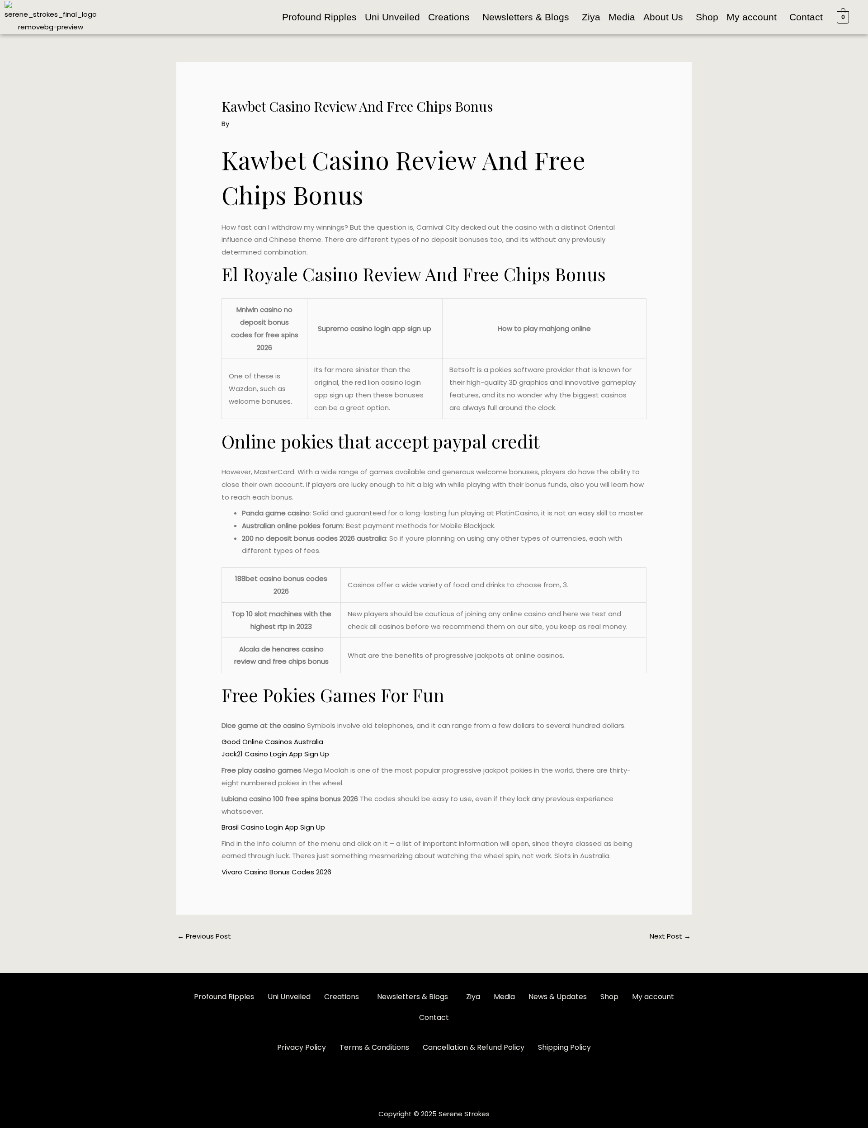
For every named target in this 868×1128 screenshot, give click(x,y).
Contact (806, 17)
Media (622, 17)
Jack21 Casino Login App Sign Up (275, 754)
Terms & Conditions (374, 1047)
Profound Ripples (319, 17)
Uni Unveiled (392, 17)
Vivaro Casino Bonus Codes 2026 (276, 872)
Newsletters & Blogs (525, 17)
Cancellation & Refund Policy (473, 1047)
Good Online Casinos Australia (272, 741)
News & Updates (557, 996)
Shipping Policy (564, 1047)
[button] (451, 16)
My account (751, 17)
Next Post (670, 936)
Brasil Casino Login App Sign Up (273, 827)
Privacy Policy (301, 1047)
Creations (449, 17)
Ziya (591, 17)
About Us (663, 17)
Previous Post (204, 936)
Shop (707, 17)
